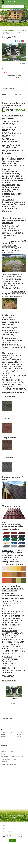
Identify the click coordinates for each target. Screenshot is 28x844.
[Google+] (23, 41)
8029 (14, 77)
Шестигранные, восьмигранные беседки (12, 32)
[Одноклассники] (19, 41)
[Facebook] (17, 41)
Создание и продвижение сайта (7, 818)
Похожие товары (17, 94)
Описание (4, 94)
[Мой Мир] (21, 41)
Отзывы (9, 94)
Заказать (12, 840)
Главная (5, 28)
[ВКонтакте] (15, 41)
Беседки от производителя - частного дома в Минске (14, 30)
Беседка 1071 (14, 698)
